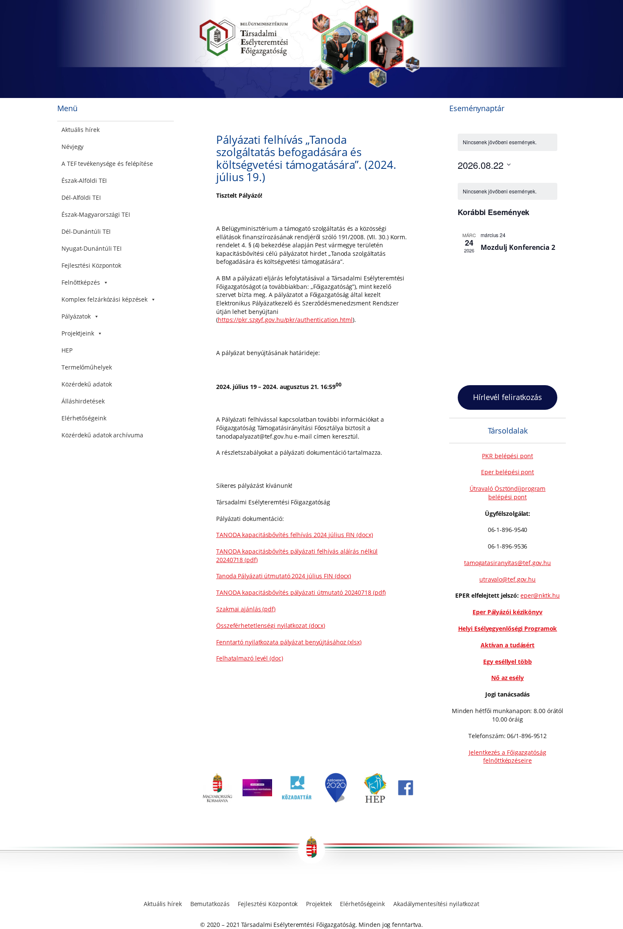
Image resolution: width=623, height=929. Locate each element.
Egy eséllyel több (507, 662)
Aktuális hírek (80, 130)
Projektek (318, 904)
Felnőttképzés (80, 282)
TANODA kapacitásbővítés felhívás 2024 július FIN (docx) (294, 535)
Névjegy (72, 147)
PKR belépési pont (507, 456)
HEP (66, 350)
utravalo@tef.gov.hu (507, 579)
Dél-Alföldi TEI (81, 197)
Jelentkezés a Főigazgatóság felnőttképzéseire (507, 756)
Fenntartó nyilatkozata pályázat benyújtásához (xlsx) (289, 642)
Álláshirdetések (83, 401)
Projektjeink (77, 333)
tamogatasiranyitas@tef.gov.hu (507, 563)
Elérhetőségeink (83, 418)
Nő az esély (507, 678)
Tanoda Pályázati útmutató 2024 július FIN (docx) (283, 576)
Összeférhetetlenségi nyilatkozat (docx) (270, 625)
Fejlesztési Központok (91, 265)
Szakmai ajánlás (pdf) (245, 609)
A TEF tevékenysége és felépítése (107, 163)
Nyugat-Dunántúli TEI (91, 248)
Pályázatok (76, 316)
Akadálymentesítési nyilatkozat (436, 904)
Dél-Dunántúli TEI (86, 231)
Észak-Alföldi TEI (84, 180)
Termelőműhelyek (86, 367)
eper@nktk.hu (540, 595)
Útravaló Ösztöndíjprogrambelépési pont (508, 492)
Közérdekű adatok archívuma (102, 435)
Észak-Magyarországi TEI (95, 214)
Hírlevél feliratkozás (507, 397)
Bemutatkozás (210, 904)
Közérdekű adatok (86, 384)
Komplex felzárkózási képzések (104, 299)
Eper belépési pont (507, 472)
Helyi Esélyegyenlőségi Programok (507, 628)
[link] (217, 800)
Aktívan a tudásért (507, 645)
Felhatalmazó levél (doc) (249, 658)
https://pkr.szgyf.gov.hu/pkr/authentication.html (285, 320)
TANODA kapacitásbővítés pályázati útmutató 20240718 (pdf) (301, 592)
